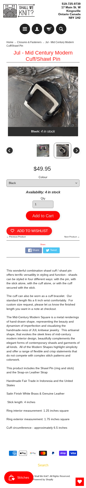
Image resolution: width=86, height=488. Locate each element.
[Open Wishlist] (80, 482)
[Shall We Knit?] (19, 11)
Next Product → (72, 237)
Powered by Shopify (43, 479)
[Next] (76, 150)
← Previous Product (16, 237)
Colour (43, 177)
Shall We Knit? (41, 476)
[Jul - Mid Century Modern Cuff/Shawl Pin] (62, 150)
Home (9, 42)
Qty (43, 198)
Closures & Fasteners (29, 42)
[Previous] (9, 150)
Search (43, 465)
